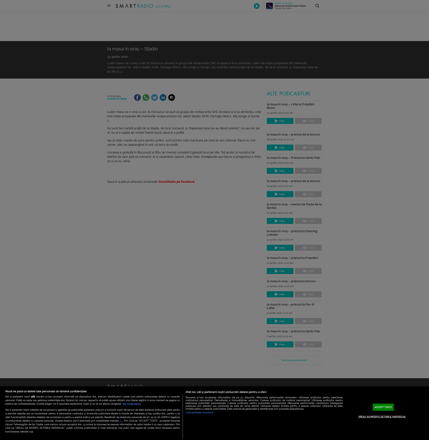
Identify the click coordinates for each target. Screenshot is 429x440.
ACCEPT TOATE (383, 407)
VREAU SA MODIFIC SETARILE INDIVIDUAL (382, 416)
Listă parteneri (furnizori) (199, 412)
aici (121, 421)
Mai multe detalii (131, 403)
